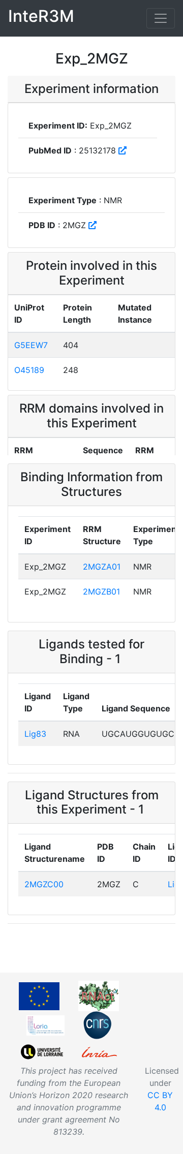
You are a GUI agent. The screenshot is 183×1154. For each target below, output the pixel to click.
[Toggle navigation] (160, 18)
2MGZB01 (101, 591)
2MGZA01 (101, 567)
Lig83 (35, 734)
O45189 (29, 370)
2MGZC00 (44, 884)
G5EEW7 (31, 345)
